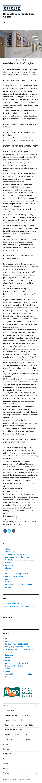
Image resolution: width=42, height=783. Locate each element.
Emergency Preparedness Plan (17, 557)
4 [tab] (23, 60)
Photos (8, 568)
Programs (9, 565)
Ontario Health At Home (14, 603)
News (5, 744)
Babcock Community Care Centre (14, 779)
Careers (8, 579)
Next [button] (39, 44)
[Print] (13, 531)
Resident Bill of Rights (14, 576)
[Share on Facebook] (5, 531)
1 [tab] (16, 60)
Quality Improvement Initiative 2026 (19, 560)
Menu (6, 22)
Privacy (8, 587)
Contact (8, 582)
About (7, 549)
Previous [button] (2, 44)
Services (8, 563)
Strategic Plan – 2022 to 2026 (16, 554)
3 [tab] (21, 60)
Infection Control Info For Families (18, 739)
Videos (8, 571)
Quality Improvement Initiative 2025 (19, 725)
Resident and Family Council (16, 574)
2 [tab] (18, 60)
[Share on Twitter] (9, 531)
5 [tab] (25, 60)
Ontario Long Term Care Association (19, 606)
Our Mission (10, 552)
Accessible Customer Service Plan (18, 585)
